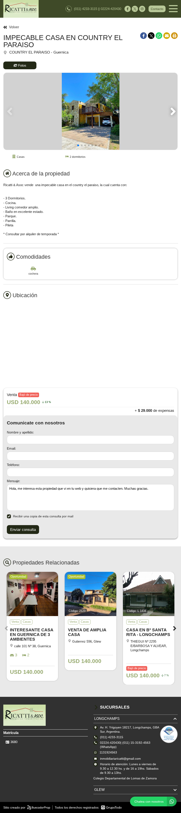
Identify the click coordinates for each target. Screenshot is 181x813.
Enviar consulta (23, 530)
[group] (90, 111)
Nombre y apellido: (20, 432)
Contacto (157, 9)
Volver (14, 27)
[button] (172, 111)
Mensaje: (13, 481)
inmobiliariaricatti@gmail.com (120, 758)
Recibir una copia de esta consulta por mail (43, 516)
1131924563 (108, 752)
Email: (11, 448)
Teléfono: (13, 465)
